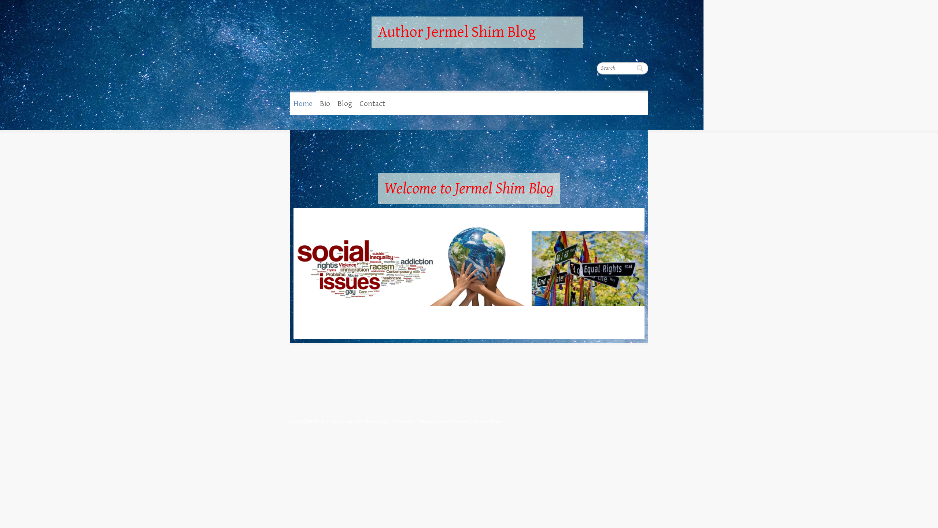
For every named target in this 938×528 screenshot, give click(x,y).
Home (303, 103)
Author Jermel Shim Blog (457, 32)
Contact (372, 103)
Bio (325, 103)
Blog (344, 103)
